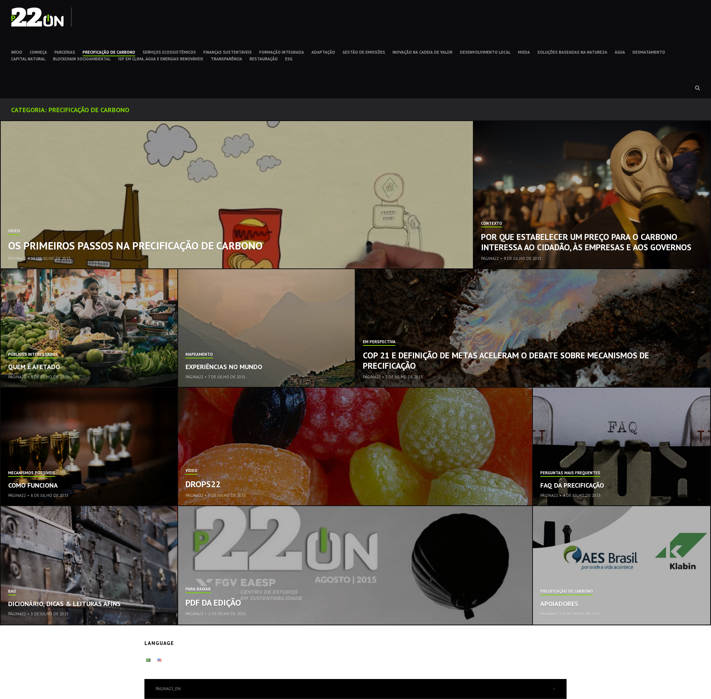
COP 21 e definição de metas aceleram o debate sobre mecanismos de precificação (506, 360)
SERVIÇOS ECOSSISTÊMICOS (169, 52)
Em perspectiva (379, 342)
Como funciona (33, 485)
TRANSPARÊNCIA (226, 58)
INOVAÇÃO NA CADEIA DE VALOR (423, 52)
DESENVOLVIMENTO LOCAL (485, 52)
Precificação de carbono (566, 591)
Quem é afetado (34, 366)
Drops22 (203, 484)
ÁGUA (620, 52)
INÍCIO (16, 52)
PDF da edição (213, 602)
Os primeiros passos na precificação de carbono (135, 245)
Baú (12, 591)
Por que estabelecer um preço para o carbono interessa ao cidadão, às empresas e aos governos (586, 241)
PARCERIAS (64, 52)
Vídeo (14, 231)
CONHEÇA (38, 52)
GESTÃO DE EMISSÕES (364, 52)
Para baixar (198, 589)
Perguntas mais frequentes (570, 473)
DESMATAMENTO (648, 52)
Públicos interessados (33, 354)
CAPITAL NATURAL (28, 58)
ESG (289, 58)
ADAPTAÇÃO (323, 52)
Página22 (17, 258)
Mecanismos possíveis (31, 473)
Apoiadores (559, 603)
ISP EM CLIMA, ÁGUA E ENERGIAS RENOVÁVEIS (160, 58)
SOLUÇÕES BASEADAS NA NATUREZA (572, 52)
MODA (524, 52)
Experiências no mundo (224, 366)
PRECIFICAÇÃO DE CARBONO (109, 52)
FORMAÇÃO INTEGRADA (281, 52)
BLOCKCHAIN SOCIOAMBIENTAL (82, 58)
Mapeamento (199, 354)
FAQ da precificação (572, 485)
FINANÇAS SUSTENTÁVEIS (227, 52)
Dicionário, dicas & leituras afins (64, 603)
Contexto (491, 223)
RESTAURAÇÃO (264, 58)
